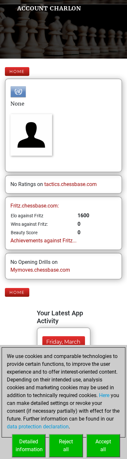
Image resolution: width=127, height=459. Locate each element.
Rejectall (66, 445)
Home (17, 71)
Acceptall (103, 445)
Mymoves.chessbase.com (40, 270)
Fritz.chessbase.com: (34, 206)
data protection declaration (38, 426)
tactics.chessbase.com (70, 184)
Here (104, 395)
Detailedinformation (29, 445)
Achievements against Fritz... (43, 240)
